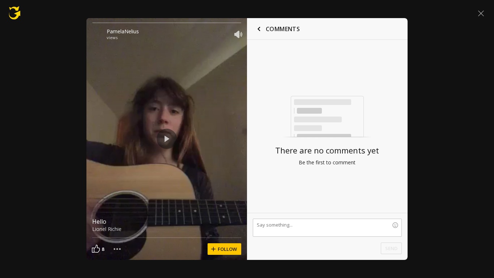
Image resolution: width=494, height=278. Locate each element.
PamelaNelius (123, 31)
